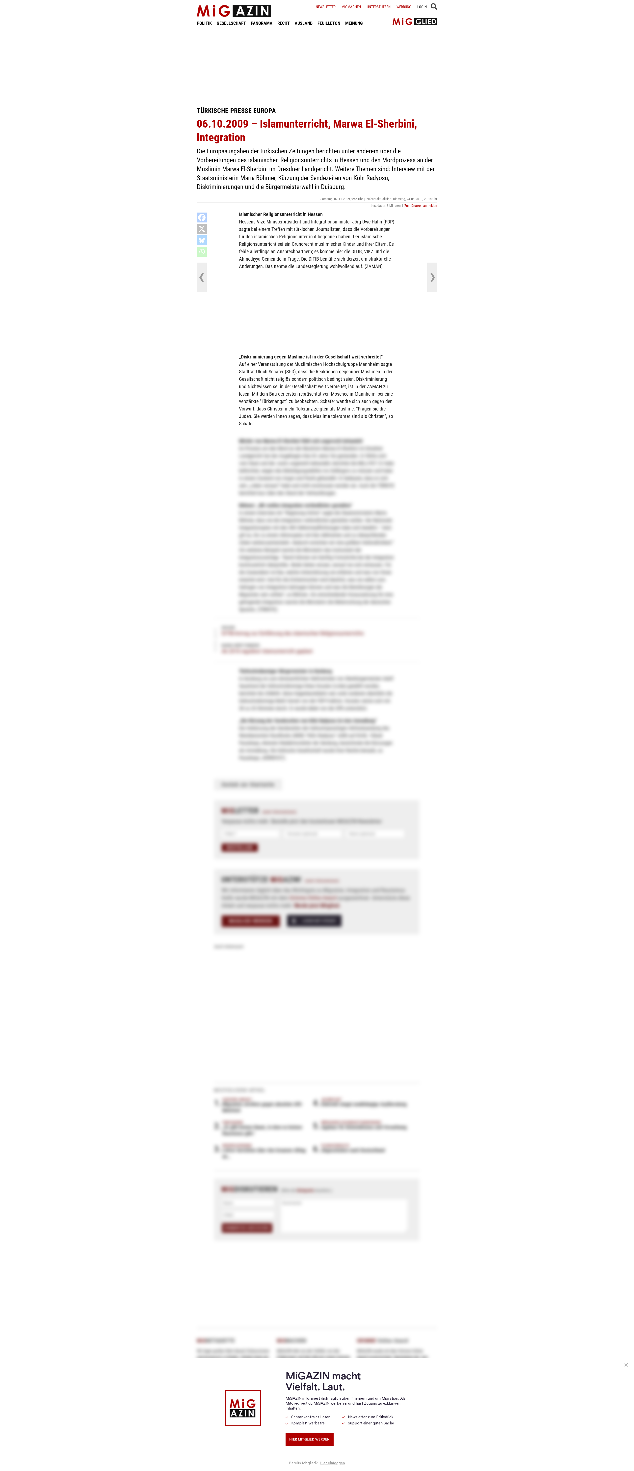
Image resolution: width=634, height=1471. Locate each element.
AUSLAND (304, 23)
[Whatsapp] (202, 252)
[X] (202, 229)
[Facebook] (202, 217)
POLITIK (204, 23)
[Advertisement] (317, 66)
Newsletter (326, 7)
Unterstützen (379, 7)
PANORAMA (261, 23)
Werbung (403, 7)
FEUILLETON (328, 23)
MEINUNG (354, 23)
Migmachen (351, 7)
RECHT (283, 23)
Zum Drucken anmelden (420, 206)
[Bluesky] (202, 240)
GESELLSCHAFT (231, 23)
